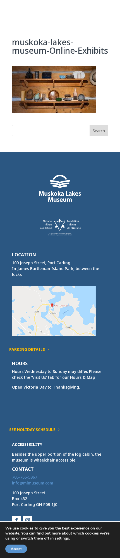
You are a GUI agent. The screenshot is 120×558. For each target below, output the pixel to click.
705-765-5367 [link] (24, 477)
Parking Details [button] (27, 349)
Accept (16, 549)
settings (62, 538)
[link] (22, 10)
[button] (103, 14)
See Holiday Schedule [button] (32, 429)
